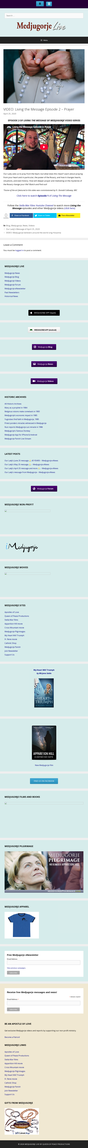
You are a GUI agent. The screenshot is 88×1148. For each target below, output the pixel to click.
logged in (19, 250)
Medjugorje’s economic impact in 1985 (21, 415)
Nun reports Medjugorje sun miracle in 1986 (24, 427)
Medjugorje (16, 225)
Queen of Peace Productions (17, 616)
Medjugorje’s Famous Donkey (17, 431)
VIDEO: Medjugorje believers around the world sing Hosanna (33, 232)
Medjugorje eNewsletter (15, 288)
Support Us (9, 654)
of (50, 195)
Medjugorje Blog (12, 277)
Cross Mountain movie (14, 627)
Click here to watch (27, 195)
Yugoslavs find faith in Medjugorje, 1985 (22, 419)
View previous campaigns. (16, 968)
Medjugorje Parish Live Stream (18, 438)
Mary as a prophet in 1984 (16, 407)
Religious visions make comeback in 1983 (22, 411)
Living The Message (61, 195)
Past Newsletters (12, 292)
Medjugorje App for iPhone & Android (21, 434)
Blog (8, 225)
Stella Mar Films (11, 620)
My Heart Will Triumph (14, 635)
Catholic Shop (10, 643)
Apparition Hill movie (14, 623)
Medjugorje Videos (13, 281)
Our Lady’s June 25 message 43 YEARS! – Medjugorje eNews (31, 460)
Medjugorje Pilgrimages (15, 631)
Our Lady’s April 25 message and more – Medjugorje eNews (31, 468)
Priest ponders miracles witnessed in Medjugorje (25, 423)
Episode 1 (43, 195)
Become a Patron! (12, 1037)
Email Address (12, 959)
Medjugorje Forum (13, 284)
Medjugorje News (12, 273)
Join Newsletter (11, 651)
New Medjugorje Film (44, 765)
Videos (32, 225)
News (25, 225)
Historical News (11, 296)
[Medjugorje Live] (44, 26)
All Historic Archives (13, 404)
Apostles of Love (12, 612)
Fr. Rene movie (11, 639)
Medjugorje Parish (13, 647)
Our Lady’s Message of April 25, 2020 (23, 229)
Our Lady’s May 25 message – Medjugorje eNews (27, 464)
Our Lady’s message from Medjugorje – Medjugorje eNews (30, 472)
